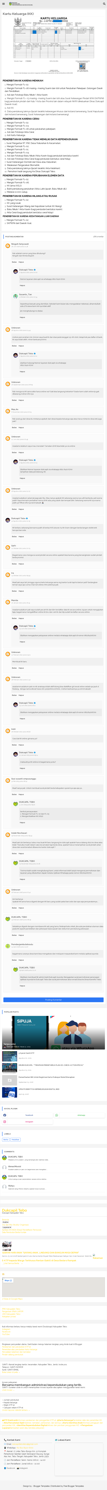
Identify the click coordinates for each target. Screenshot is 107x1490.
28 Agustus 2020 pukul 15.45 (21, 330)
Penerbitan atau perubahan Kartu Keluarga (19, 1349)
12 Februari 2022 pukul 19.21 (21, 655)
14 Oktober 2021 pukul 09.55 (20, 575)
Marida (14, 600)
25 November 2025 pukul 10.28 (29, 864)
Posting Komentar (53, 1000)
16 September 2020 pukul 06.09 (22, 385)
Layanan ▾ (7, 1227)
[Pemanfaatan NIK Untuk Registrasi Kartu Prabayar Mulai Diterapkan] (9, 1080)
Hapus (21, 262)
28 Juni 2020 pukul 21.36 (19, 246)
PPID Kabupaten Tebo (11, 1309)
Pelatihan (15, 1140)
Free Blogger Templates (74, 1486)
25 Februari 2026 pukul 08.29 (21, 920)
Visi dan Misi (7, 1225)
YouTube (6, 1334)
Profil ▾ (5, 1222)
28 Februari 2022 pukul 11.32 (21, 680)
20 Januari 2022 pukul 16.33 (20, 603)
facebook (29, 1115)
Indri (13, 729)
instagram (29, 1122)
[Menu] (3, 4)
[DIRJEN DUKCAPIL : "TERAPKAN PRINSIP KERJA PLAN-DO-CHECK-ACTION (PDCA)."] (9, 1068)
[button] (104, 4)
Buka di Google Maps (13, 1299)
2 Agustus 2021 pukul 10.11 (28, 356)
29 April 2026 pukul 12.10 (27, 970)
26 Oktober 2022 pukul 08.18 (20, 732)
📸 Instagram (22, 1468)
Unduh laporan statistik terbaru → (16, 1410)
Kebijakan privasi (9, 1316)
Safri (13, 546)
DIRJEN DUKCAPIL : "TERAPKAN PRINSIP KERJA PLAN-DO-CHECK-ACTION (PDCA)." (51, 1065)
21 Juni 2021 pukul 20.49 (19, 439)
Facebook (6, 1332)
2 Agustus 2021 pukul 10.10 (28, 272)
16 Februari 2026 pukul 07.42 (21, 892)
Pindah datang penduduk (12, 1355)
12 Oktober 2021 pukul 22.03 (20, 548)
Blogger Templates (42, 1486)
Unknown (15, 328)
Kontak (23, 1232)
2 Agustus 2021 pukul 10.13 (28, 463)
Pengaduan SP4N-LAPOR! (12, 1311)
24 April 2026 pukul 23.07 (19, 947)
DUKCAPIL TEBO (27, 802)
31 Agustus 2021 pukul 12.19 (20, 521)
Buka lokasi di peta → (11, 1372)
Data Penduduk (8, 1232)
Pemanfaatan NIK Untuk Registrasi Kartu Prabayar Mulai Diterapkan (47, 1077)
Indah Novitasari (19, 833)
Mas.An (14, 409)
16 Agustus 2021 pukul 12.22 (20, 491)
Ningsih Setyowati (20, 244)
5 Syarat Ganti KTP (26, 1053)
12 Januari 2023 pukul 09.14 (28, 755)
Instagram (6, 1329)
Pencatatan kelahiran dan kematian (16, 1352)
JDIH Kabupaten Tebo (11, 1314)
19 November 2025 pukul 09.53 (21, 836)
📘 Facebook (9, 1468)
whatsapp (81, 1115)
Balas (14, 262)
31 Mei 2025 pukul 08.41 (19, 781)
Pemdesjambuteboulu (22, 944)
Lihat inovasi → (8, 1390)
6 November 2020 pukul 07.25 (21, 412)
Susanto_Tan (25, 294)
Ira (12, 573)
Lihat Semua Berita (13, 1263)
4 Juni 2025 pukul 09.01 (27, 805)
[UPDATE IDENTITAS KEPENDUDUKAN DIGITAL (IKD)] (9, 1092)
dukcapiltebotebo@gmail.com (25, 1444)
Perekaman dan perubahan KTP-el (16, 1347)
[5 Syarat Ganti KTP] (9, 1056)
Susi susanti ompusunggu (23, 779)
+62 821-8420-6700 (24, 1448)
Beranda (5, 1220)
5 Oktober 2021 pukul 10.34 (28, 297)
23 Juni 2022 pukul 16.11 (27, 629)
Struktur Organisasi (21, 1225)
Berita (6, 1140)
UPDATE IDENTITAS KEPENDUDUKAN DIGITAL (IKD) (39, 1089)
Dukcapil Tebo (26, 270)
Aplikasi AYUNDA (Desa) (12, 1230)
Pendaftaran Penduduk (32, 1230)
